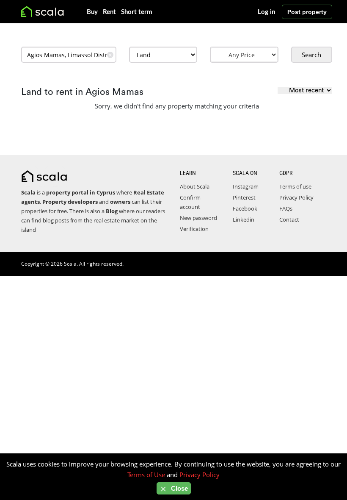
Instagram (246, 186)
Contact (289, 219)
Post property (307, 11)
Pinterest (244, 197)
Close (178, 488)
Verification (194, 229)
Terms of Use (146, 474)
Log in (266, 12)
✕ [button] (110, 55)
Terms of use (295, 186)
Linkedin (243, 219)
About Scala (194, 186)
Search (311, 54)
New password (198, 218)
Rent (109, 12)
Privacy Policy (296, 197)
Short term (136, 12)
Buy (92, 12)
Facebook (245, 208)
